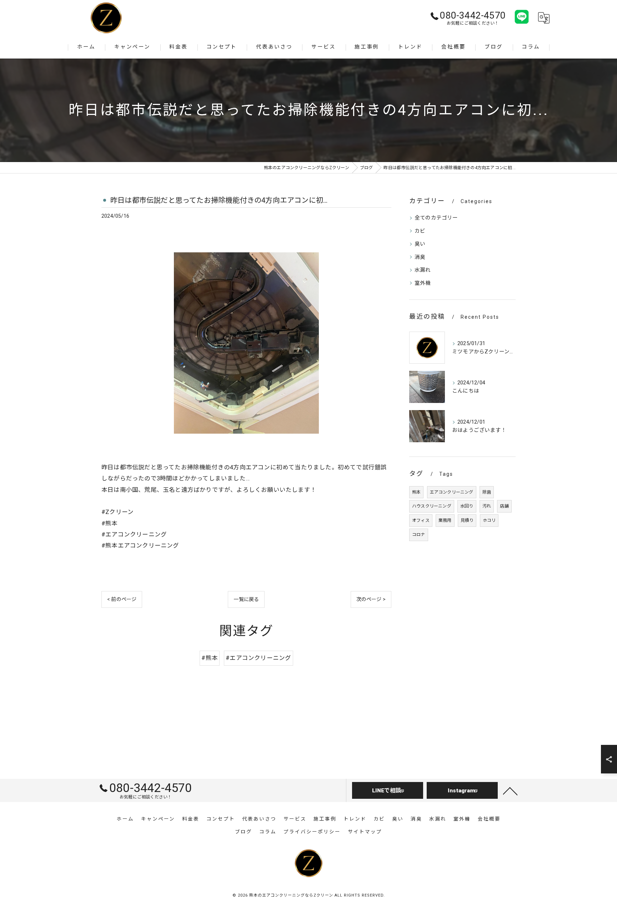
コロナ (418, 534)
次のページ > (371, 599)
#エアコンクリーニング (258, 658)
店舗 (504, 506)
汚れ (486, 506)
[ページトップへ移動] (510, 790)
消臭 (420, 257)
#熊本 (209, 658)
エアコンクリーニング (451, 492)
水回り (466, 506)
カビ (420, 231)
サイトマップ (365, 831)
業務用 (445, 520)
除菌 (486, 492)
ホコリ (489, 520)
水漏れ (423, 270)
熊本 (416, 492)
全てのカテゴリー (436, 218)
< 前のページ (121, 599)
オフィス (421, 520)
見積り (467, 520)
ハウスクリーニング (431, 506)
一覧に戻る (246, 599)
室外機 (423, 283)
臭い (420, 244)
